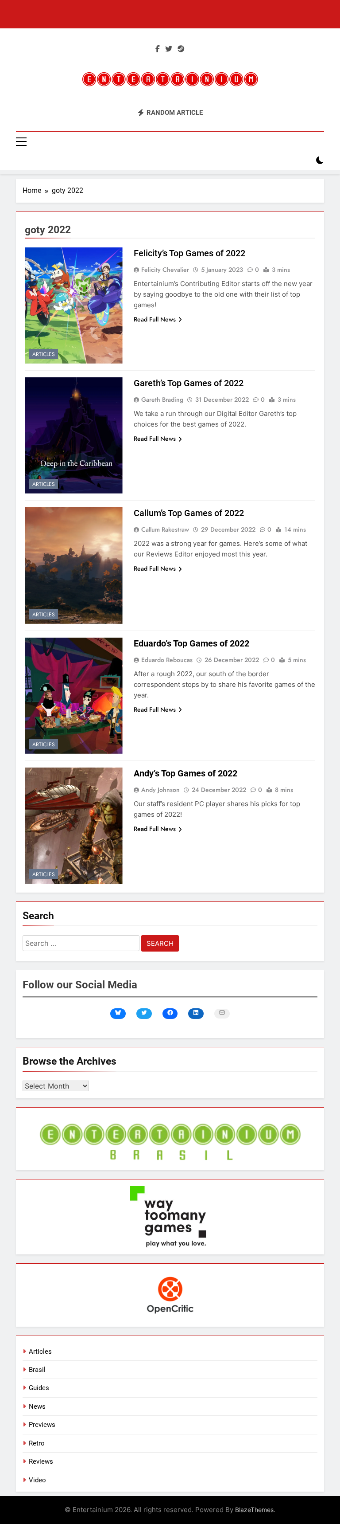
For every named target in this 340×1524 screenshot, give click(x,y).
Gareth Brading (162, 399)
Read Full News (155, 319)
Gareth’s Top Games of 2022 (188, 383)
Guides (39, 1388)
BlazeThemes (254, 1509)
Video (37, 1480)
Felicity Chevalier (165, 269)
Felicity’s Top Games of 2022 (189, 253)
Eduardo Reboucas (167, 659)
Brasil (37, 1370)
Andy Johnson (160, 789)
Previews (42, 1425)
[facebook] (157, 49)
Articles (43, 354)
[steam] (181, 49)
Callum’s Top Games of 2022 (189, 513)
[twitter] (168, 49)
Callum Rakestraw (165, 529)
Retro (37, 1443)
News (37, 1406)
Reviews (41, 1461)
